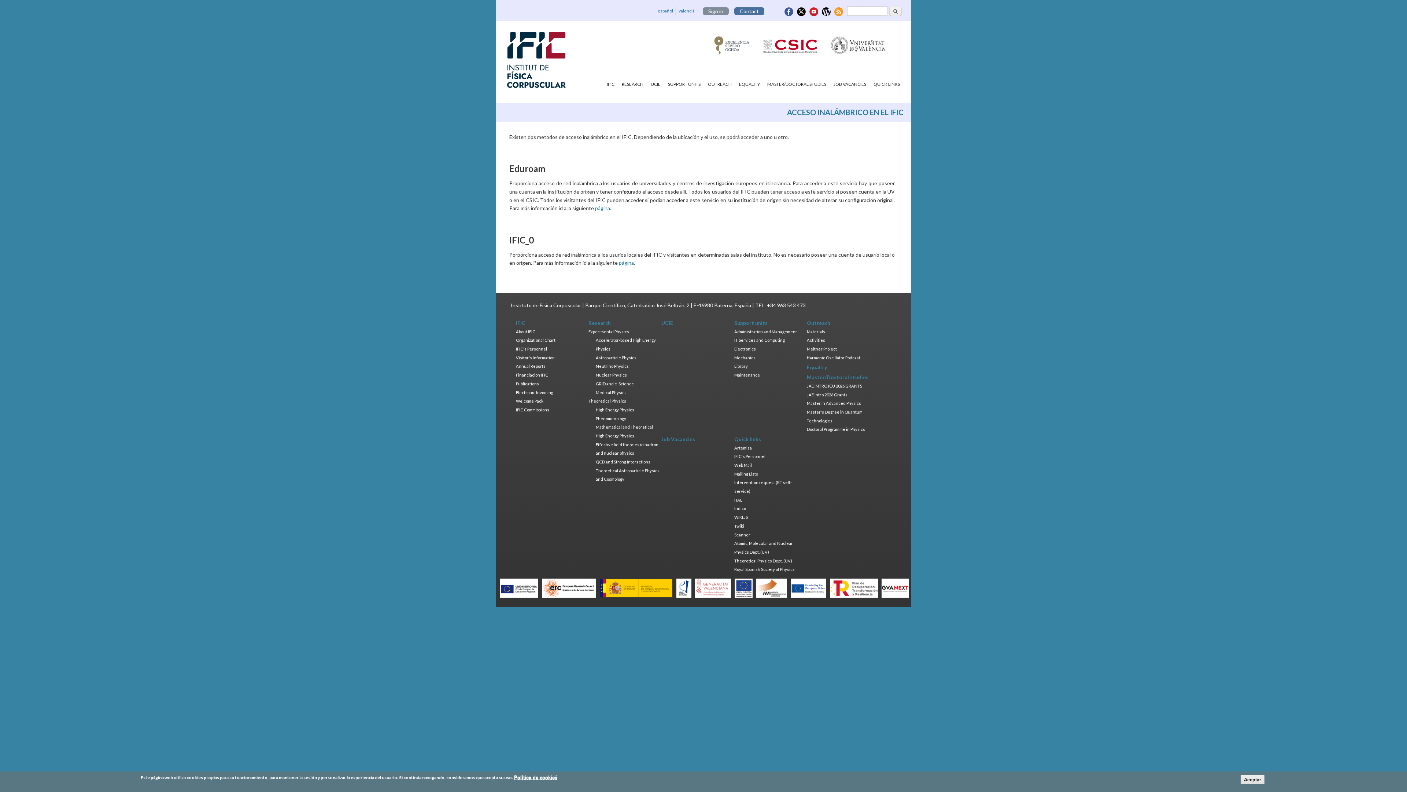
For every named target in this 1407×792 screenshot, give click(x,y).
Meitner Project (822, 348)
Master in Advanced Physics (834, 403)
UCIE (656, 84)
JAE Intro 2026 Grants (827, 394)
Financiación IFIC (532, 375)
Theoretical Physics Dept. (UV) (763, 560)
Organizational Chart (535, 340)
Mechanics (745, 357)
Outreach (720, 84)
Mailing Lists (746, 474)
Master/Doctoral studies (796, 84)
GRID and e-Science (615, 383)
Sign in (715, 11)
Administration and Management (765, 331)
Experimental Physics (608, 331)
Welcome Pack (529, 401)
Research (632, 84)
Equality (749, 84)
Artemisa (743, 447)
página (602, 208)
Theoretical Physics (607, 401)
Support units (684, 84)
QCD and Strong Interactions (623, 461)
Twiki (739, 526)
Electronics (745, 348)
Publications (527, 383)
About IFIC (525, 331)
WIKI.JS (741, 517)
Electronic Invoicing (534, 392)
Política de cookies (535, 777)
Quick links (887, 84)
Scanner (742, 534)
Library (741, 366)
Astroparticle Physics (616, 357)
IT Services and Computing (759, 340)
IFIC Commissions (532, 409)
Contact (749, 11)
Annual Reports (531, 366)
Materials (816, 331)
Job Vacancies (850, 84)
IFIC (610, 84)
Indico (740, 508)
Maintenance (747, 375)
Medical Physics (611, 392)
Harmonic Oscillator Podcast (833, 357)
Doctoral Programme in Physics (836, 429)
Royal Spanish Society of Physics (764, 569)
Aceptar (1252, 779)
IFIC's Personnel (531, 348)
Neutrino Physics (612, 366)
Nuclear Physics (611, 375)
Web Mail (743, 465)
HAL (738, 500)
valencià (687, 11)
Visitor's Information (535, 357)
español (665, 11)
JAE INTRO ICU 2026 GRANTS (834, 386)
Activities (816, 340)
